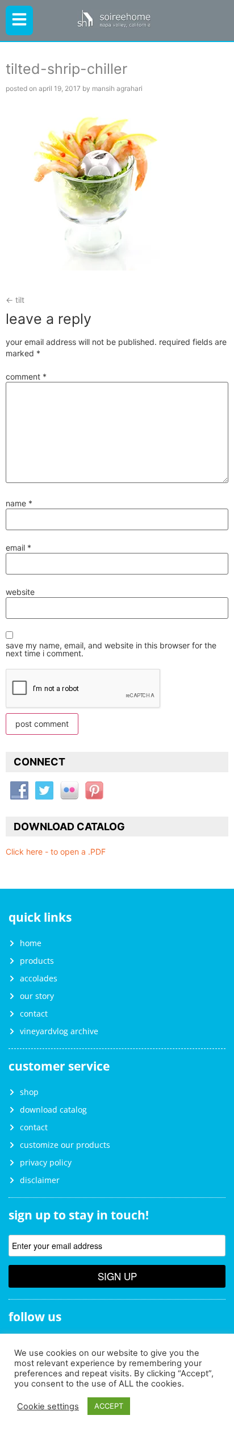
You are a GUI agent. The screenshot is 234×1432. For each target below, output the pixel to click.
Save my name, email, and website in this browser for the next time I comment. (111, 649)
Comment (26, 377)
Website (20, 592)
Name (19, 503)
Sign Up (117, 1276)
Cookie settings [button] (48, 1406)
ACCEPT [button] (108, 1405)
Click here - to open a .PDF (56, 851)
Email (18, 548)
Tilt (15, 300)
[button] (19, 20)
